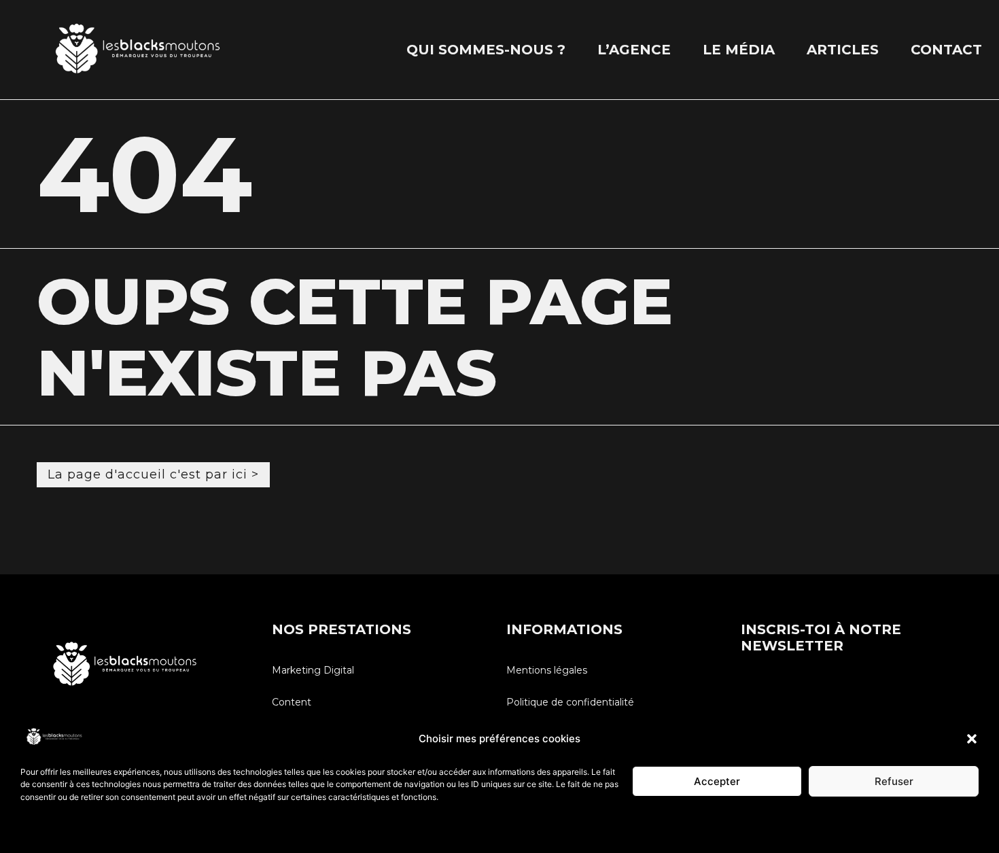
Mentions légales (546, 670)
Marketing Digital (313, 670)
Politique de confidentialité (71, 829)
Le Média (739, 49)
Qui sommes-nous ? (485, 49)
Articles (843, 49)
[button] (972, 739)
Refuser (894, 781)
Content (291, 702)
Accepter (717, 781)
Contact (946, 49)
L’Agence (634, 49)
